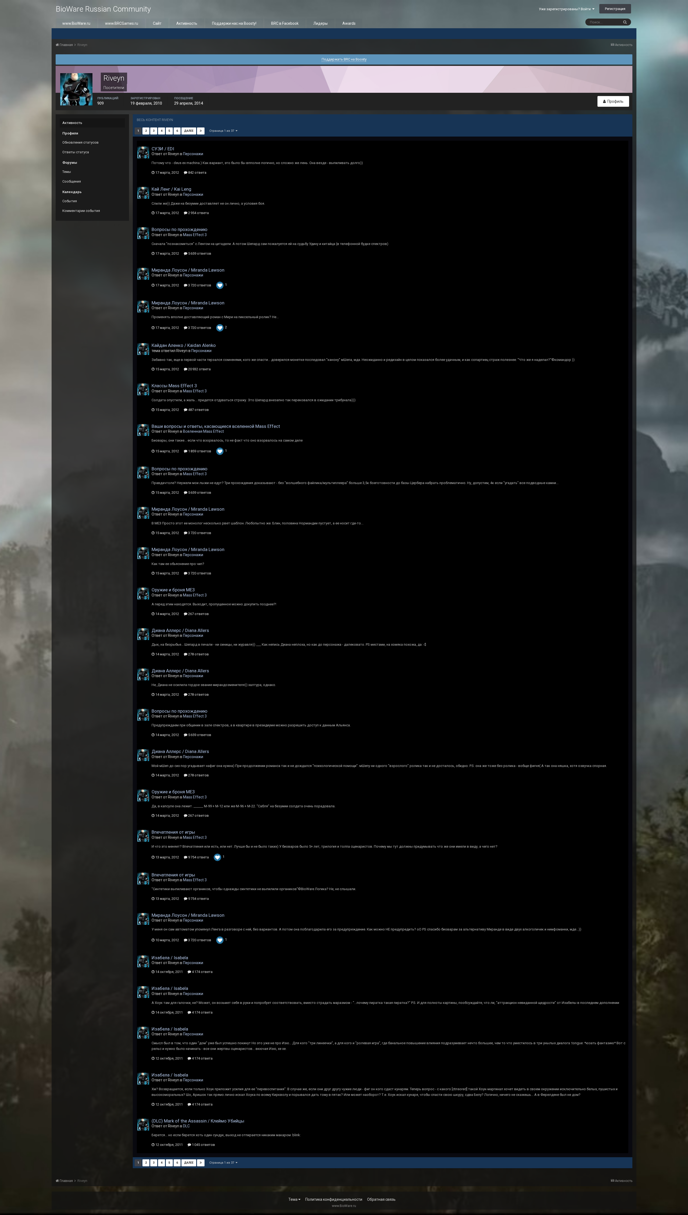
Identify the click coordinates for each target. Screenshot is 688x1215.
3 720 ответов (199, 285)
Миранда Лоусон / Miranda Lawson (188, 270)
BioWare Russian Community (103, 9)
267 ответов (198, 614)
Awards (349, 23)
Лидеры (320, 23)
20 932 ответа (199, 369)
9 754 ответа (198, 857)
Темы (66, 172)
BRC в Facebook (285, 23)
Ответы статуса (75, 152)
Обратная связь (381, 1199)
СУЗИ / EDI (163, 148)
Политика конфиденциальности (333, 1199)
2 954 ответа (198, 213)
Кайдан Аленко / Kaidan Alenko (184, 345)
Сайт (157, 23)
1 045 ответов (203, 1145)
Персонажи (193, 154)
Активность (186, 23)
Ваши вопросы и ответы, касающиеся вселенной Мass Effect (216, 426)
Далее (189, 130)
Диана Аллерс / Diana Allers (180, 630)
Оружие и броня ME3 (173, 589)
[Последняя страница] (201, 130)
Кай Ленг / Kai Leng (171, 189)
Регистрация (615, 9)
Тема (293, 1199)
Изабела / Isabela (170, 957)
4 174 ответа (202, 972)
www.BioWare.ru (76, 23)
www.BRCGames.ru (121, 23)
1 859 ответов (199, 451)
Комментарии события (81, 211)
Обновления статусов (80, 142)
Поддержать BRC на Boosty (344, 59)
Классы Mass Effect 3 (174, 385)
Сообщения (71, 181)
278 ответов (198, 654)
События (69, 201)
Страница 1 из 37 (222, 131)
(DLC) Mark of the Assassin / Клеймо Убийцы (198, 1121)
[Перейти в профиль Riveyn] (143, 152)
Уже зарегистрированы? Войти (565, 9)
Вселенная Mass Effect (203, 431)
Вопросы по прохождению (179, 229)
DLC (186, 1126)
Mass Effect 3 (195, 235)
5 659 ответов (199, 253)
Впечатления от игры (173, 832)
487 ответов (198, 410)
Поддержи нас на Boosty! (234, 23)
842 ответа (196, 172)
